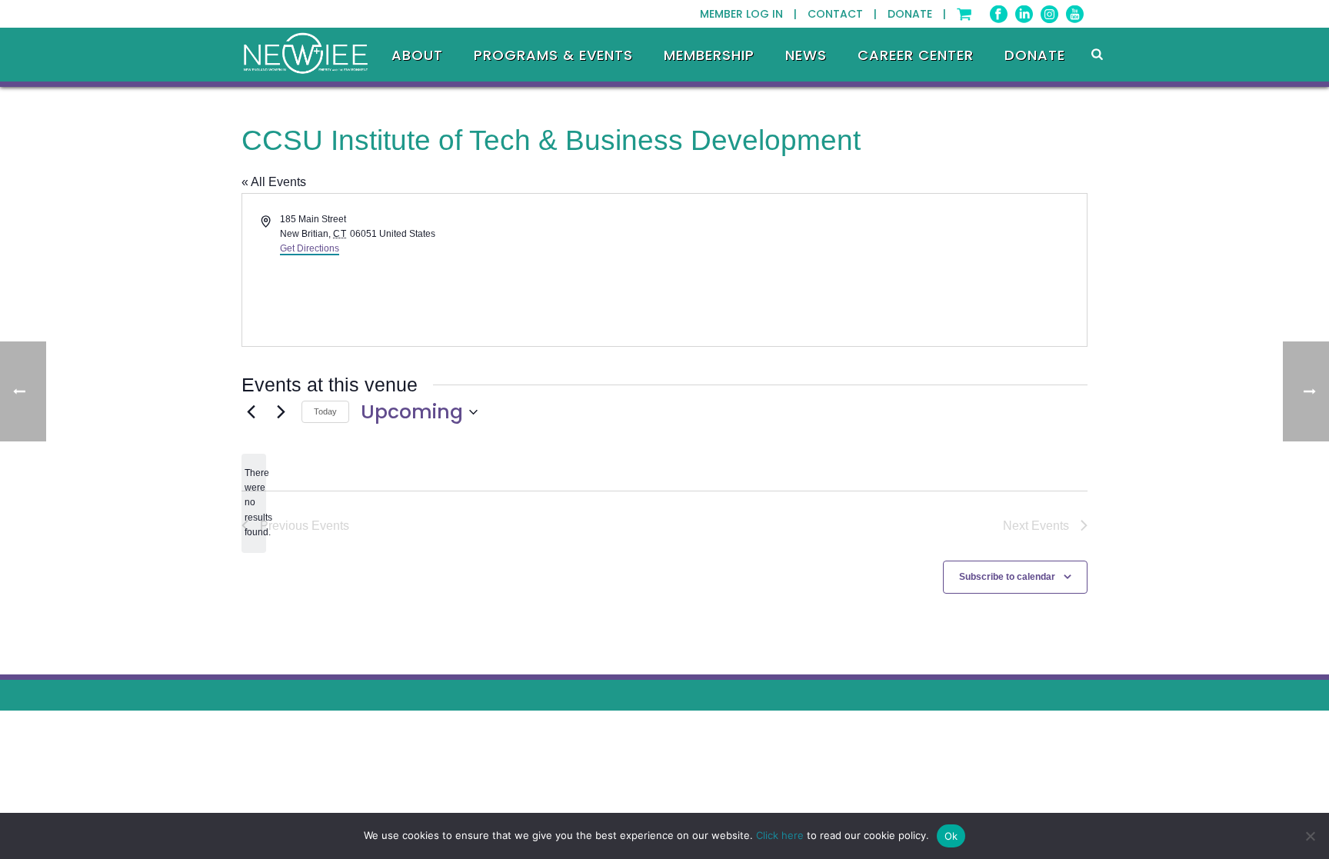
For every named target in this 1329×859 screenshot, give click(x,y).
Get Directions (309, 248)
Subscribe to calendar (1007, 576)
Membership (709, 55)
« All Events (273, 181)
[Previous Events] (250, 412)
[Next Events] (280, 412)
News (806, 55)
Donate (1034, 55)
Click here (780, 835)
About (417, 55)
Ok (951, 836)
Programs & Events (553, 55)
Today (325, 411)
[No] (1309, 836)
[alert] (253, 503)
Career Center (916, 55)
